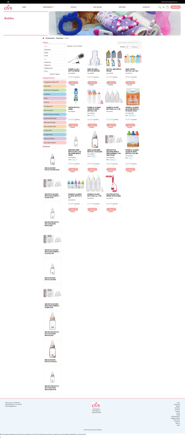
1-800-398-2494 (16, 403)
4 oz (46, 71)
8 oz (92, 115)
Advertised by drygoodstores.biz (169, 2)
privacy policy (82, 434)
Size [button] (45, 59)
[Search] (159, 7)
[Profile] (163, 7)
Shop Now (175, 7)
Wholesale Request (175, 416)
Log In (178, 425)
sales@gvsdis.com (12, 406)
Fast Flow (112, 159)
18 (127, 47)
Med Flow (47, 65)
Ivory (46, 55)
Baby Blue (48, 49)
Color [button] (45, 46)
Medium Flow (48, 68)
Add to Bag (74, 82)
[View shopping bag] (167, 7)
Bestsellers (177, 408)
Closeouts (177, 411)
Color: (69, 159)
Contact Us (177, 422)
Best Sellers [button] (98, 7)
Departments (47, 7)
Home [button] (24, 7)
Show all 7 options (54, 74)
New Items (177, 409)
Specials (178, 406)
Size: (88, 115)
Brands (178, 413)
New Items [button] (122, 7)
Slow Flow (48, 62)
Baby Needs (59, 38)
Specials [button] (73, 7)
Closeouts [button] (146, 7)
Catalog (178, 415)
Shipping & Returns (175, 418)
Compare (72, 85)
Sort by (134, 47)
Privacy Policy (177, 420)
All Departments (50, 38)
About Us (178, 423)
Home (178, 403)
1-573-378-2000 (18, 404)
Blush (46, 52)
